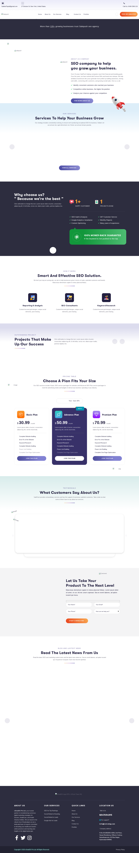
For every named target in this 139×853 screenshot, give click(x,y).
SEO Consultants (69, 306)
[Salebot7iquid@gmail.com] (2, 3)
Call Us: (130, 6)
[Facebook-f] (16, 837)
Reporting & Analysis (33, 306)
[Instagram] (29, 837)
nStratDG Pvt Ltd (30, 849)
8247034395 (105, 815)
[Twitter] (23, 837)
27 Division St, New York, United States (33, 6)
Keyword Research (106, 306)
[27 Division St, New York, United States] (22, 3)
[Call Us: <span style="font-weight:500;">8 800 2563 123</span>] (124, 3)
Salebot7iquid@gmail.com (9, 6)
